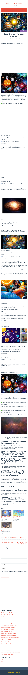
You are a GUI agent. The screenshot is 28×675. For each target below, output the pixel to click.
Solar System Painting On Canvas (18, 517)
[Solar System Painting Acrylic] (6, 525)
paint (6, 537)
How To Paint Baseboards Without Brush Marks (10, 652)
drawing (2, 661)
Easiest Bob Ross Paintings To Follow (8, 623)
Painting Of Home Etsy (5, 650)
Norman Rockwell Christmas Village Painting (10, 637)
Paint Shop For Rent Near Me (7, 612)
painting (16, 537)
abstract (13, 537)
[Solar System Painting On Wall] (6, 513)
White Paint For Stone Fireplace (7, 629)
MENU (24, 10)
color (2, 659)
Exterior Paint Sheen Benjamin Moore (8, 635)
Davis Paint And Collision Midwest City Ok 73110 (22, 542)
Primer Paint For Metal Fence (7, 643)
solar (20, 537)
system (22, 537)
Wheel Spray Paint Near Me (6, 631)
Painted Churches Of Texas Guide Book (9, 625)
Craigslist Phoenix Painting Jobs (7, 641)
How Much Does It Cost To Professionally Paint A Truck (12, 619)
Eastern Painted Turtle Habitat (7, 541)
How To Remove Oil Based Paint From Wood (10, 621)
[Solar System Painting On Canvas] (18, 513)
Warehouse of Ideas (14, 3)
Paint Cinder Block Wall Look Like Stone (9, 648)
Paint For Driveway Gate (6, 616)
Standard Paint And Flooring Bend (7, 614)
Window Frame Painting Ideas (7, 654)
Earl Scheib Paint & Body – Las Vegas (8, 639)
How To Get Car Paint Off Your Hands (8, 633)
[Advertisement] (14, 59)
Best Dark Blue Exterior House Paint (8, 627)
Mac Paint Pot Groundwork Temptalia (8, 646)
